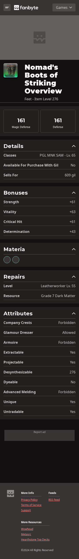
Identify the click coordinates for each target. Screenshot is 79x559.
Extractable (13, 352)
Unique (10, 402)
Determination (17, 231)
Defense (58, 127)
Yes (72, 352)
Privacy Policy (29, 500)
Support (26, 510)
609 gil (70, 175)
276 (72, 372)
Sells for (11, 175)
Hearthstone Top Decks (35, 539)
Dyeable (11, 382)
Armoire (11, 342)
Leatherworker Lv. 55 (58, 286)
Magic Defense (21, 127)
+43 (72, 231)
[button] (39, 147)
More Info (27, 493)
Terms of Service (31, 505)
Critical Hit (13, 221)
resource (12, 296)
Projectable (13, 362)
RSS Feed (54, 500)
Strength (11, 202)
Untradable (13, 411)
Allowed (68, 332)
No (73, 165)
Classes (10, 155)
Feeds (52, 493)
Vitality (10, 212)
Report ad (39, 432)
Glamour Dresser (18, 332)
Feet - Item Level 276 (41, 99)
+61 (72, 202)
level (8, 286)
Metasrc (26, 534)
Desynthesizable (18, 372)
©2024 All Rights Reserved (37, 550)
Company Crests (18, 322)
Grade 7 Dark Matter (58, 296)
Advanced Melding (20, 392)
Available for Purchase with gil (31, 165)
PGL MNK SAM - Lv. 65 (57, 155)
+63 (72, 212)
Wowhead (27, 529)
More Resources (31, 522)
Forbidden (66, 322)
